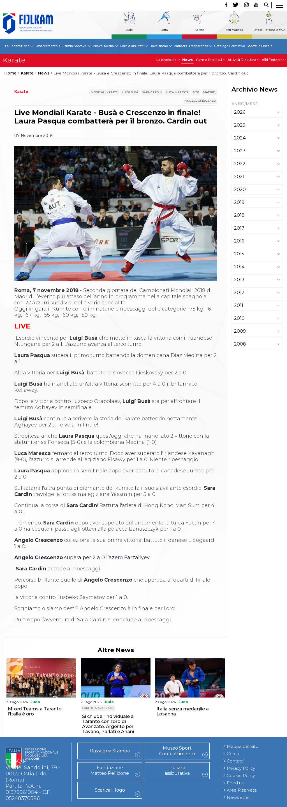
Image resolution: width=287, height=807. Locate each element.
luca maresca (177, 92)
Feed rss (235, 782)
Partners (180, 46)
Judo (129, 30)
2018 (196, 92)
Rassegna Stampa (110, 751)
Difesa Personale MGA (269, 30)
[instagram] (246, 5)
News (97, 46)
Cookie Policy (241, 775)
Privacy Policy (241, 768)
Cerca (233, 753)
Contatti (235, 761)
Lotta (164, 30)
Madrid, (209, 92)
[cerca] (266, 5)
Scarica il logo (110, 790)
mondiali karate (104, 92)
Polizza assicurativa (177, 770)
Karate (199, 30)
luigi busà (130, 92)
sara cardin (152, 92)
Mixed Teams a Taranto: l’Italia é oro (35, 711)
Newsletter (238, 797)
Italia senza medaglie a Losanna (182, 711)
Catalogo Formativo (229, 46)
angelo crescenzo (200, 100)
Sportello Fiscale (259, 46)
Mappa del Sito (242, 746)
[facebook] (226, 5)
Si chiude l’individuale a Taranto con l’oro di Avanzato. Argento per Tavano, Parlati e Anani (108, 724)
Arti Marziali (234, 30)
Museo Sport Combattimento (177, 750)
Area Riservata (242, 790)
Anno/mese (245, 103)
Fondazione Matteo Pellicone (110, 770)
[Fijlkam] (28, 23)
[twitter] (235, 5)
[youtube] (256, 5)
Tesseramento (46, 46)
